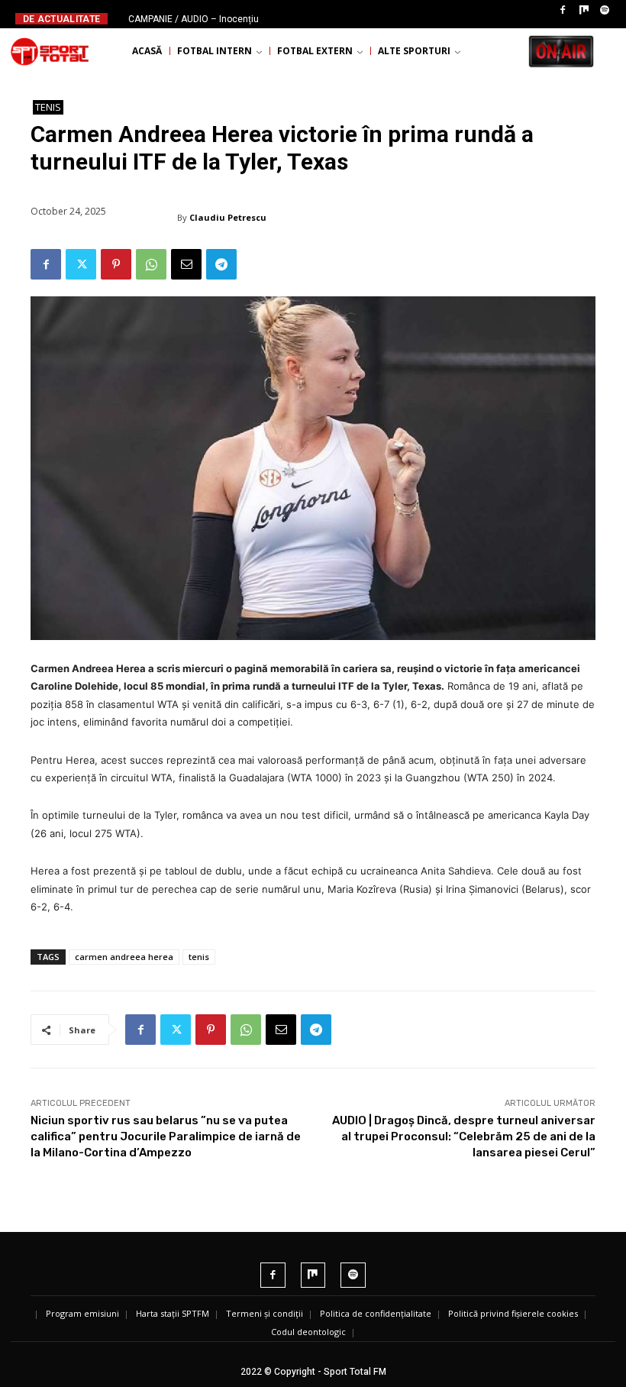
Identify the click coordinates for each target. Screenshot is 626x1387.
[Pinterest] (116, 264)
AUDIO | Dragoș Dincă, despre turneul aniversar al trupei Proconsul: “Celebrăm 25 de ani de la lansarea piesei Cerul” (463, 1136)
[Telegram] (221, 264)
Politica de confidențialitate (375, 1313)
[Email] (186, 264)
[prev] (315, 18)
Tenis (48, 107)
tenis (199, 956)
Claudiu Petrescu (227, 217)
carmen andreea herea (124, 956)
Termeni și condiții (264, 1313)
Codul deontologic (308, 1331)
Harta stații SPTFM (172, 1313)
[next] (340, 18)
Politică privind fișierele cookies (513, 1313)
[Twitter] (81, 264)
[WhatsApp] (151, 264)
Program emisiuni (82, 1313)
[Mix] (584, 10)
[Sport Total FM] (50, 51)
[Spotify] (604, 10)
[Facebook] (562, 10)
